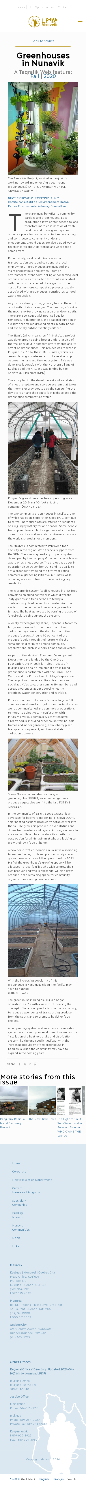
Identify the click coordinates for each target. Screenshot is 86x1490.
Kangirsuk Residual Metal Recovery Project (12, 1123)
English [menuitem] (44, 1479)
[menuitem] (22, 1479)
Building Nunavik (17, 1215)
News (21, 7)
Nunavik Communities (21, 1227)
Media (16, 1237)
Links (15, 1246)
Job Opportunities (41, 7)
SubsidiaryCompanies (19, 1202)
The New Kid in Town (42, 1119)
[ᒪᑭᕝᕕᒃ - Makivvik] (43, 21)
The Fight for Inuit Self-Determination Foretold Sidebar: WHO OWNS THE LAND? (70, 1127)
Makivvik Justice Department (32, 1179)
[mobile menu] (80, 21)
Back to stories (43, 41)
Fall (34, 76)
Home (16, 1163)
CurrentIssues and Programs (26, 1190)
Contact (63, 7)
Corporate (19, 1171)
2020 (50, 76)
